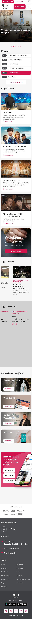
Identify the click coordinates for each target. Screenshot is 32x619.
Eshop (18, 572)
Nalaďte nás (4, 572)
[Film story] (13, 529)
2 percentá (20, 583)
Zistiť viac (8, 389)
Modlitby (3, 586)
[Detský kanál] (26, 611)
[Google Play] (10, 604)
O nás (3, 564)
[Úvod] (5, 7)
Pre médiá (20, 568)
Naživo (20, 7)
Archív (21, 1)
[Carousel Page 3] (15, 46)
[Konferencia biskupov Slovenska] (4, 529)
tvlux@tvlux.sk (9, 553)
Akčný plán (20, 575)
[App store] (22, 604)
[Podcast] (21, 611)
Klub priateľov (5, 575)
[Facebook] (11, 611)
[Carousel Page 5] (18, 46)
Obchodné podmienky (23, 579)
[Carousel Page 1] (11, 46)
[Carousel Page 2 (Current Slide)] (13, 46)
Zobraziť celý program (16, 82)
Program (3, 568)
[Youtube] (16, 611)
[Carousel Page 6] (20, 46)
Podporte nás (8, 1)
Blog (2, 583)
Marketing (20, 564)
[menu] (28, 6)
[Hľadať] (29, 1)
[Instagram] (6, 611)
